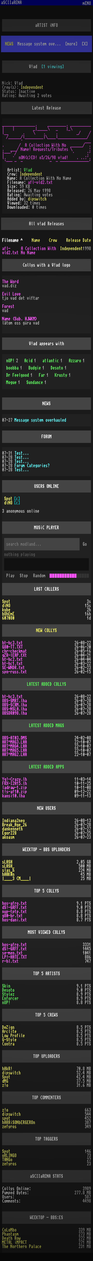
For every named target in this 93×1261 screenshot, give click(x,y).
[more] (71, 44)
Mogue (13, 382)
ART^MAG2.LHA (14, 754)
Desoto (59, 368)
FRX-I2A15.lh (14, 783)
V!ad (28, 170)
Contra (8, 1044)
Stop (24, 576)
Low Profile (13, 1036)
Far (44, 375)
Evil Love (11, 294)
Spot (8, 499)
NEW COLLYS (46, 630)
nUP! (12, 361)
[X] (85, 44)
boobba (14, 368)
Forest (8, 306)
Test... (21, 453)
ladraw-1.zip (14, 788)
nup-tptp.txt (14, 912)
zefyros (9, 1127)
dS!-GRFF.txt (14, 907)
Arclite (9, 1031)
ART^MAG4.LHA (14, 746)
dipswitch (37, 199)
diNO (8, 503)
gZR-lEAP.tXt (14, 655)
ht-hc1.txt (12, 664)
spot (6, 1118)
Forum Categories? (32, 466)
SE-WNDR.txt (13, 668)
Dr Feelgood (19, 375)
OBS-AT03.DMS (14, 738)
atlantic (52, 361)
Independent (32, 87)
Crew (53, 240)
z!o (5, 1085)
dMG (5, 1081)
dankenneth (12, 829)
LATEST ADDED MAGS (46, 726)
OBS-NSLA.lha (14, 709)
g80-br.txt (12, 916)
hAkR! (7, 1069)
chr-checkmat (14, 651)
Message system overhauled (40, 420)
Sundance (36, 382)
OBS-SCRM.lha (14, 705)
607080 (8, 618)
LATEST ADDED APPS (46, 767)
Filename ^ (12, 240)
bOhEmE (8, 614)
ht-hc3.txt (12, 643)
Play (10, 576)
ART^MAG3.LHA (14, 742)
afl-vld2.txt (40, 182)
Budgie (36, 368)
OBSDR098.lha (14, 713)
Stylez (8, 994)
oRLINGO (9, 1156)
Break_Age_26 (14, 825)
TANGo (7, 1160)
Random (39, 576)
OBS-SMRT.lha (14, 701)
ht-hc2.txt (12, 659)
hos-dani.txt (14, 920)
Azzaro (77, 361)
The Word (10, 282)
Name (36, 240)
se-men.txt (12, 953)
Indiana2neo (13, 821)
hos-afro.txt (14, 903)
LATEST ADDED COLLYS (46, 684)
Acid (30, 361)
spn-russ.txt (14, 672)
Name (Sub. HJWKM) (19, 319)
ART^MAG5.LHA (14, 750)
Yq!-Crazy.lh (14, 779)
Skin (6, 986)
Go (85, 544)
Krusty (63, 375)
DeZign (8, 1027)
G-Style (9, 1040)
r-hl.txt (10, 961)
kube (6, 610)
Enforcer (10, 998)
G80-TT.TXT (12, 647)
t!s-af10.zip (14, 792)
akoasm (8, 837)
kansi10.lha (13, 796)
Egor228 (9, 833)
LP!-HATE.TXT (14, 957)
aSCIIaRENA (11, 3)
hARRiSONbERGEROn (18, 1122)
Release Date (78, 240)
